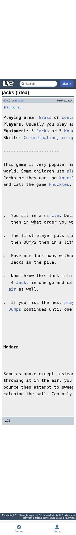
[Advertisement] (38, 39)
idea (6, 100)
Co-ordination (40, 137)
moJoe (19, 100)
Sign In (66, 83)
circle (51, 215)
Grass (45, 117)
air (12, 289)
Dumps (14, 309)
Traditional (11, 107)
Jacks (42, 130)
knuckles (59, 184)
